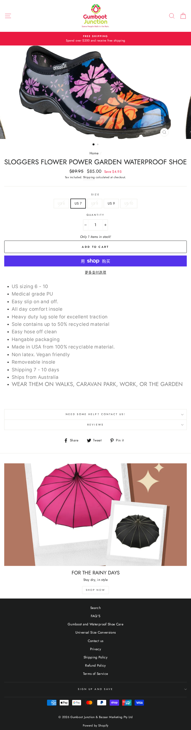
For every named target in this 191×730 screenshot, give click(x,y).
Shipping (89, 177)
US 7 (78, 203)
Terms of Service (95, 673)
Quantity (95, 215)
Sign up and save (95, 689)
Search (95, 607)
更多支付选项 (95, 272)
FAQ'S (95, 615)
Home (94, 153)
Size (95, 194)
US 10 (128, 203)
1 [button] (94, 144)
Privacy (95, 648)
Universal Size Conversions (95, 632)
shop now (95, 590)
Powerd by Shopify (95, 725)
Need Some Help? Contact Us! (96, 414)
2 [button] (98, 145)
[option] (95, 38)
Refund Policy (95, 665)
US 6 (61, 203)
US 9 (111, 203)
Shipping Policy (95, 657)
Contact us (95, 640)
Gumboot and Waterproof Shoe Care (95, 624)
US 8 (94, 203)
